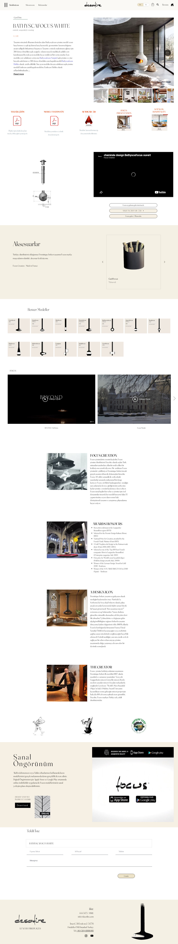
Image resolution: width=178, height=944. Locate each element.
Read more (19, 74)
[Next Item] (167, 52)
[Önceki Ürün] (102, 261)
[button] (152, 4)
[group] (133, 262)
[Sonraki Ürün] (164, 261)
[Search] (157, 4)
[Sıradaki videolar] (174, 398)
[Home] (172, 4)
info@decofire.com (86, 916)
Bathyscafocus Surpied (48, 58)
